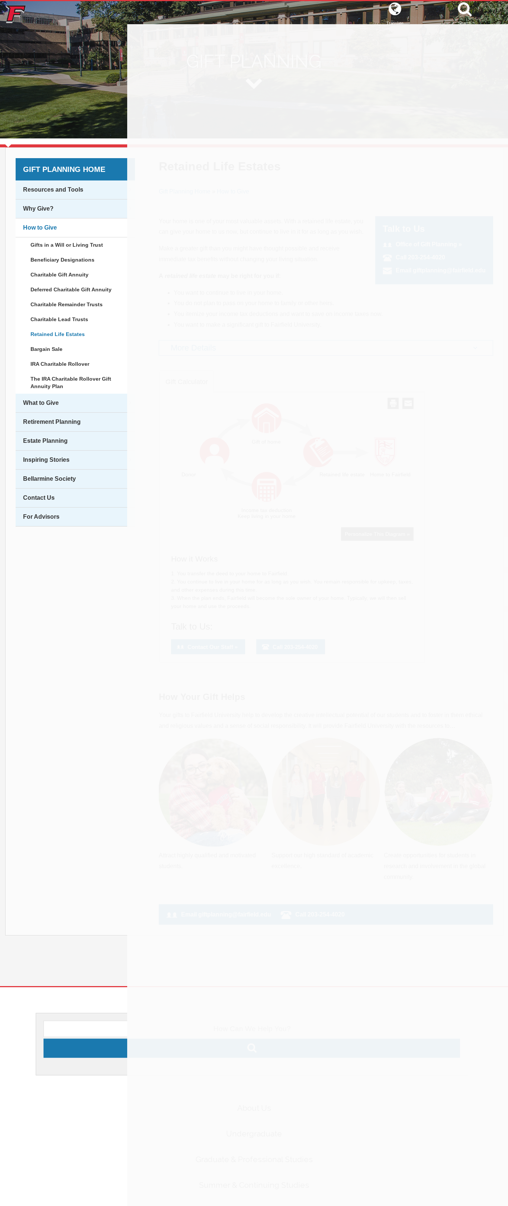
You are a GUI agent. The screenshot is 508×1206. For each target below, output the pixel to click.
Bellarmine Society (49, 479)
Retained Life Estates (57, 334)
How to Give (40, 227)
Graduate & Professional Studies (254, 1166)
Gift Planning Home (64, 169)
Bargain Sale (46, 349)
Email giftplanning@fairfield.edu (441, 270)
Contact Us (39, 498)
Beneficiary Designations (62, 260)
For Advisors (41, 517)
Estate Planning (45, 441)
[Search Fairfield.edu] (252, 1065)
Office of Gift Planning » (429, 244)
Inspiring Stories (46, 460)
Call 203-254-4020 (420, 257)
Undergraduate (254, 1141)
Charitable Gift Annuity (59, 275)
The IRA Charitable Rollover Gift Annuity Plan (70, 382)
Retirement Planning (52, 422)
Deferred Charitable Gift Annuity (71, 289)
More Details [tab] (193, 347)
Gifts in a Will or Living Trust (66, 245)
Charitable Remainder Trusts (66, 304)
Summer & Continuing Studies (254, 1192)
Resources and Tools (53, 189)
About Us (254, 1115)
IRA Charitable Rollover (59, 364)
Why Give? (38, 208)
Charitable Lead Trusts (59, 319)
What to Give (41, 403)
